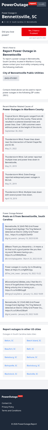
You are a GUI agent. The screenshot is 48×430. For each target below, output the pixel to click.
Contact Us (7, 403)
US (8, 22)
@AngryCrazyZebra (13, 294)
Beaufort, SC (10, 349)
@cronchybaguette (13, 258)
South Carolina (17, 22)
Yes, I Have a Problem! (33, 32)
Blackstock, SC (11, 374)
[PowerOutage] (12, 396)
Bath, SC (30, 349)
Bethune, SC (32, 357)
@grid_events (11, 238)
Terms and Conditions (11, 410)
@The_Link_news (12, 273)
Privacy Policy (8, 407)
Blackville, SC (32, 374)
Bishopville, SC (11, 365)
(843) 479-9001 (11, 78)
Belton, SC (9, 340)
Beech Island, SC (34, 340)
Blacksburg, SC (33, 365)
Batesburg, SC (11, 357)
